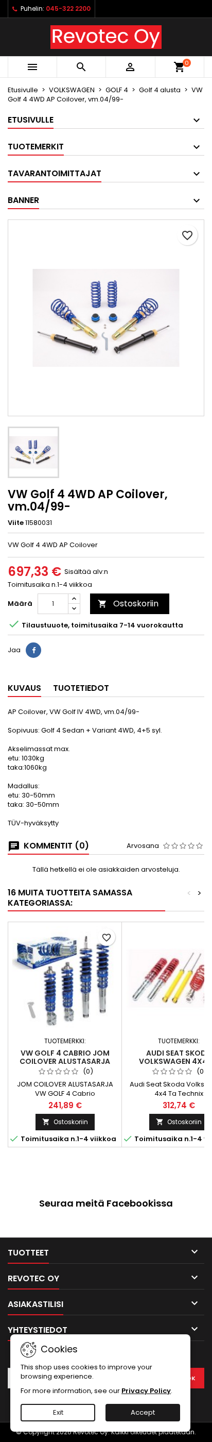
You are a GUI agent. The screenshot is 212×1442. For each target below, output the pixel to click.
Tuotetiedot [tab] (81, 688)
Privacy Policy (146, 1391)
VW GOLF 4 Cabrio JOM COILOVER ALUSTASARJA (65, 1057)
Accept (143, 1412)
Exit (58, 1412)
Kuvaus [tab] (24, 688)
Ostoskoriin (128, 603)
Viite (16, 523)
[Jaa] (33, 650)
